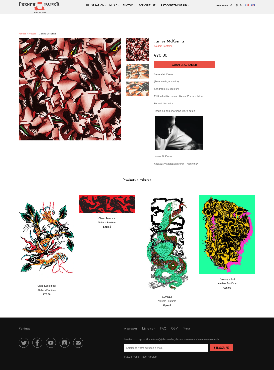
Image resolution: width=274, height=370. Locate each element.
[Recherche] (231, 5)
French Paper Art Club (145, 356)
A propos (130, 328)
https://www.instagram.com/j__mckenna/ (176, 163)
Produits (32, 33)
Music (113, 5)
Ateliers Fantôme (163, 46)
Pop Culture (147, 5)
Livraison (148, 328)
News (187, 328)
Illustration (95, 5)
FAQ (163, 328)
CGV (174, 328)
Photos (128, 5)
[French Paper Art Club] (39, 7)
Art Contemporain (174, 5)
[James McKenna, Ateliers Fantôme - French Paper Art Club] (70, 89)
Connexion (220, 5)
